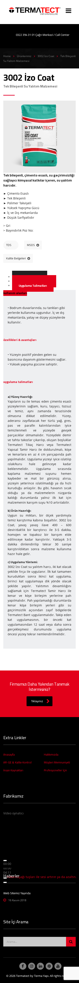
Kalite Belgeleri (16, 258)
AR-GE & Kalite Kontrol (17, 762)
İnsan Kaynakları (13, 770)
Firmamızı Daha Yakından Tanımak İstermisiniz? (39, 686)
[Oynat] (5, 860)
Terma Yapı (41, 976)
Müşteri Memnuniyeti (57, 762)
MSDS (31, 245)
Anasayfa (9, 754)
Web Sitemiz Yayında (17, 893)
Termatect (22, 976)
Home (7, 56)
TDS (8, 245)
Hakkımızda (51, 754)
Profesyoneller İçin (55, 770)
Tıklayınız (37, 701)
